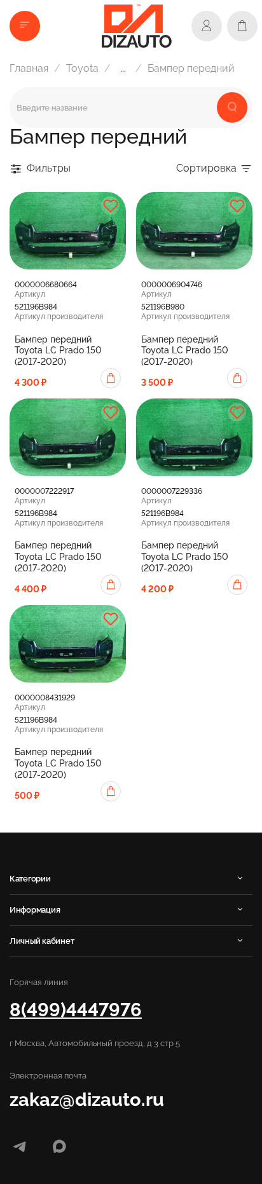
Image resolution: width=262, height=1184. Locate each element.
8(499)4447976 (76, 1009)
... (123, 68)
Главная (29, 68)
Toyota (82, 68)
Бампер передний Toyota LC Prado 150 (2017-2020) (58, 350)
